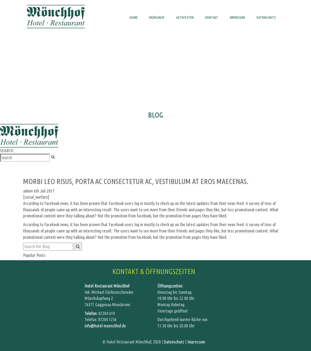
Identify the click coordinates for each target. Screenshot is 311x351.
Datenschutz (266, 17)
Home (134, 17)
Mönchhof (156, 17)
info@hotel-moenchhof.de (105, 325)
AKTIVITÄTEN (185, 17)
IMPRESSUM (237, 17)
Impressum (196, 341)
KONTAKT (211, 17)
